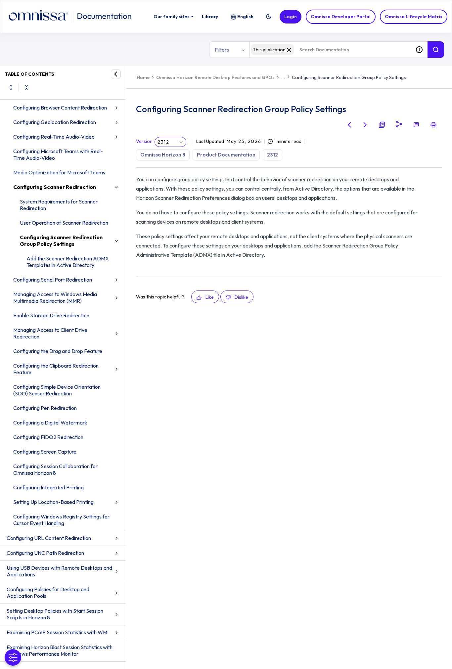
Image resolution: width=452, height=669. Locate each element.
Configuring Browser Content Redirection (60, 107)
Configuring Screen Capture (44, 451)
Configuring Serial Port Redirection (52, 279)
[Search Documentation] (436, 49)
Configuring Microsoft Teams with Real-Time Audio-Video (58, 154)
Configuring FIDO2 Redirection (48, 437)
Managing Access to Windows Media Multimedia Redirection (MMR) (55, 297)
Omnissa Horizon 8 (162, 155)
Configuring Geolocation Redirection (54, 122)
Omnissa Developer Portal (341, 17)
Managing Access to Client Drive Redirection (50, 333)
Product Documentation (226, 155)
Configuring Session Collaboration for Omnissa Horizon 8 (55, 469)
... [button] (283, 77)
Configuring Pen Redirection (45, 408)
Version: (145, 141)
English (245, 17)
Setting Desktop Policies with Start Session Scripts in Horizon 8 (55, 614)
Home (143, 77)
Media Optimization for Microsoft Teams (59, 172)
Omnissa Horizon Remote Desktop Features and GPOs (215, 77)
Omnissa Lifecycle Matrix (413, 17)
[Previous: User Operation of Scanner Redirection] (349, 124)
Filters (222, 49)
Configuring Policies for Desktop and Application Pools (48, 592)
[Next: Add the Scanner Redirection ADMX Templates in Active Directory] (365, 124)
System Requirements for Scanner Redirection (59, 204)
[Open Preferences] (13, 657)
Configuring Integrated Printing (48, 487)
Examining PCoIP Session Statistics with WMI (58, 632)
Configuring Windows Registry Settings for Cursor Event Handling (61, 519)
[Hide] (116, 74)
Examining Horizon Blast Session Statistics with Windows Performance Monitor (60, 650)
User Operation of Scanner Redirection (64, 222)
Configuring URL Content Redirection (49, 538)
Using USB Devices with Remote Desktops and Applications (59, 571)
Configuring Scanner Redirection (54, 187)
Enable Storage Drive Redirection (51, 315)
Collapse (26, 87)
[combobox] (330, 49)
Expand (11, 87)
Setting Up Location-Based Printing (53, 502)
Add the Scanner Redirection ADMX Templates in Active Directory (67, 261)
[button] (268, 16)
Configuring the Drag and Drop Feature (57, 351)
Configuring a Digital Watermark (50, 422)
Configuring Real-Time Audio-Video (54, 136)
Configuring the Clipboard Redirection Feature (56, 369)
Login (290, 17)
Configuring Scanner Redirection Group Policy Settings (61, 240)
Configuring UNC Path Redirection (45, 553)
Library (210, 17)
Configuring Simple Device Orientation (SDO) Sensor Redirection (57, 390)
